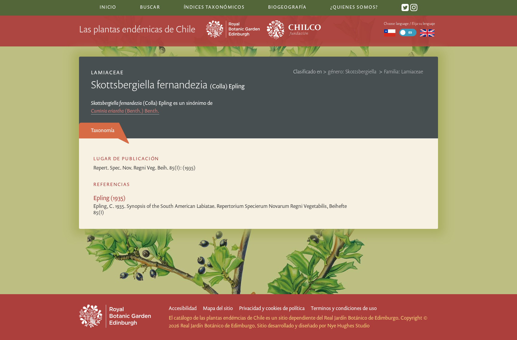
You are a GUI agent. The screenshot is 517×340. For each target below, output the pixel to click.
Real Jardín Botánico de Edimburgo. (361, 317)
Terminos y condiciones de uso (344, 308)
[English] (427, 32)
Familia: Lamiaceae (403, 71)
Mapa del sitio (218, 308)
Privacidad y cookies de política (272, 308)
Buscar (150, 7)
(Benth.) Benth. (125, 110)
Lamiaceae (107, 72)
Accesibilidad (183, 308)
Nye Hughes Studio (348, 325)
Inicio (108, 7)
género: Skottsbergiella (353, 71)
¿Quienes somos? (354, 7)
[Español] (389, 32)
